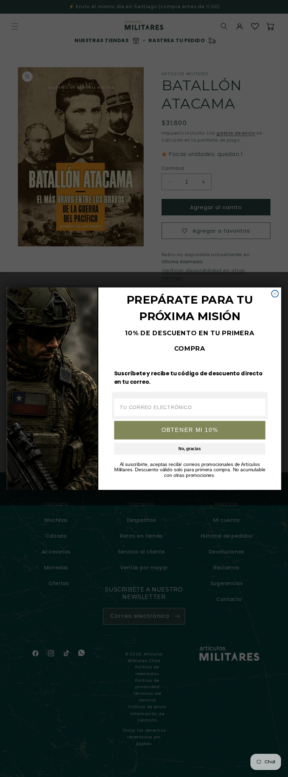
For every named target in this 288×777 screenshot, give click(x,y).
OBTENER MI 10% (190, 430)
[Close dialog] (275, 293)
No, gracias (189, 448)
